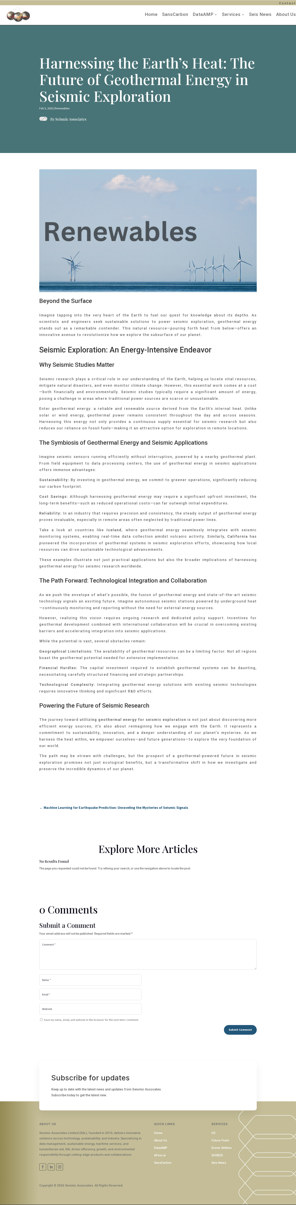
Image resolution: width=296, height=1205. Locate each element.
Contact (287, 3)
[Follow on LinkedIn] (51, 1167)
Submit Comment (240, 1029)
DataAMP (203, 14)
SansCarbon (175, 14)
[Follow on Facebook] (42, 1167)
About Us (286, 14)
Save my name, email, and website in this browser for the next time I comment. (91, 1020)
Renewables (62, 108)
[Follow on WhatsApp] (59, 1167)
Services (231, 14)
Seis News (260, 14)
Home (151, 14)
